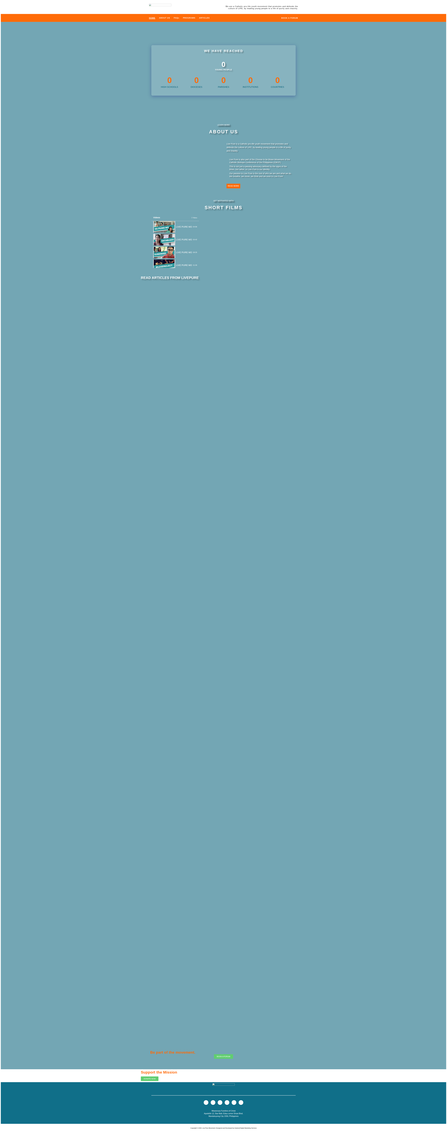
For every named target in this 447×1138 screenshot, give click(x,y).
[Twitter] (213, 1102)
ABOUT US (164, 18)
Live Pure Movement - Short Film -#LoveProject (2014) (184, 265)
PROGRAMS (189, 18)
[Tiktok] (241, 1102)
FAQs (176, 18)
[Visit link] (160, 7)
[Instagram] (227, 1102)
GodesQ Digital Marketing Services (246, 1128)
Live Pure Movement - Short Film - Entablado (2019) (184, 239)
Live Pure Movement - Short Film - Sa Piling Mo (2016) (184, 227)
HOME (152, 18)
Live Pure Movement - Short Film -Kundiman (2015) (184, 252)
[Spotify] (234, 1102)
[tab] (175, 227)
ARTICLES (204, 18)
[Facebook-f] (220, 1102)
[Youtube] (206, 1102)
